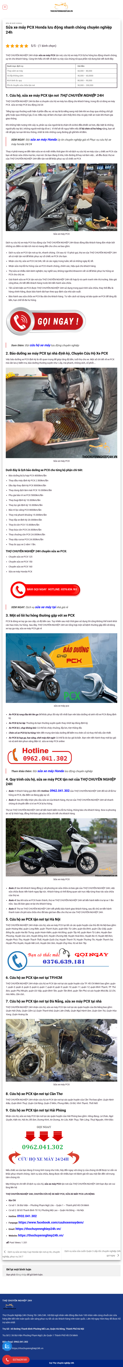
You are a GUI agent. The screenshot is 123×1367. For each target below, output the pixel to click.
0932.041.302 (27, 1216)
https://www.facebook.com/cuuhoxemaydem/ (51, 1222)
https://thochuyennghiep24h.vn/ (38, 1229)
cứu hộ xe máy (40, 345)
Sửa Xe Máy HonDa (14, 23)
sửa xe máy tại (45, 607)
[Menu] (5, 7)
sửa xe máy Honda (43, 139)
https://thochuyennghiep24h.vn (27, 1348)
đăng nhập (21, 1274)
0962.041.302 (60, 791)
